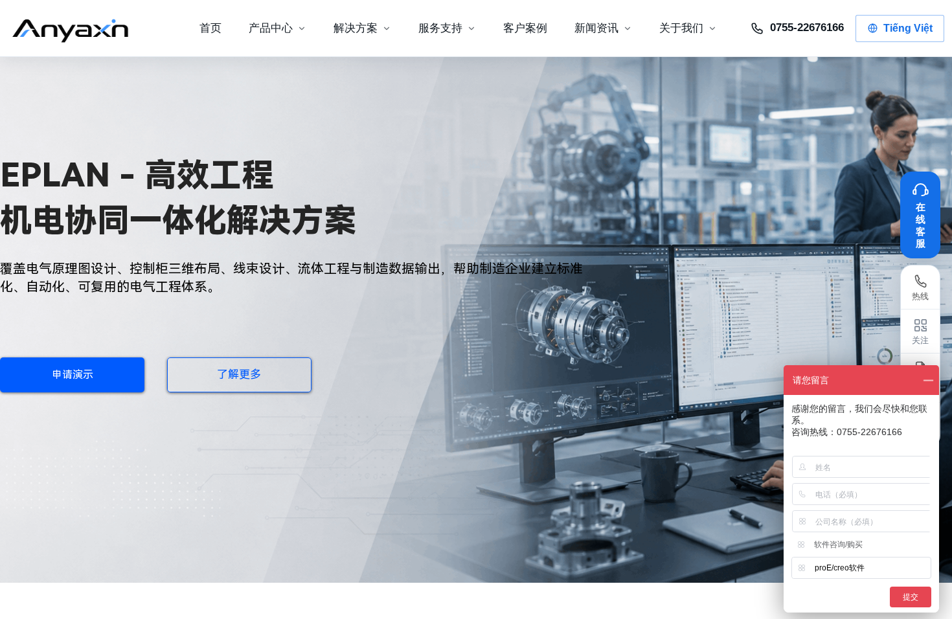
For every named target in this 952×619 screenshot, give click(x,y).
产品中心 (271, 28)
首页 (210, 28)
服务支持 (440, 28)
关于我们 (681, 28)
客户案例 (525, 28)
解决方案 (356, 28)
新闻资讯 (596, 28)
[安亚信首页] (81, 28)
